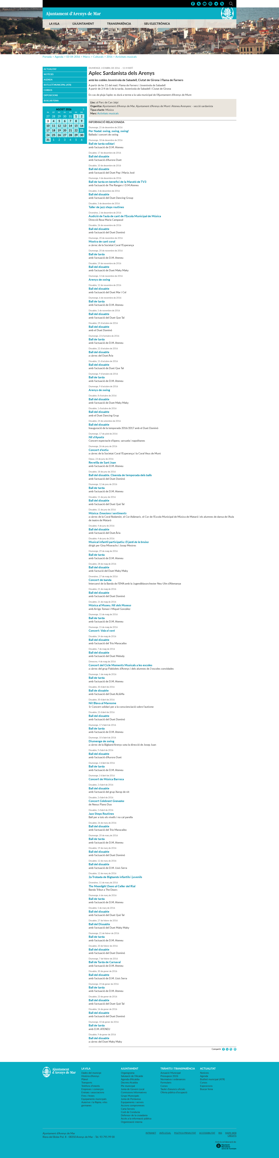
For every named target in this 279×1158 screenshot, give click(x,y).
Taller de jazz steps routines (106, 207)
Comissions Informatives (134, 1092)
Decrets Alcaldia (129, 1082)
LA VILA (54, 23)
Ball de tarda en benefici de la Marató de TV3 (117, 182)
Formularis (165, 1082)
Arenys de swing (99, 279)
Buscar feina (51, 100)
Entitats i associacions (92, 1092)
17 (48, 130)
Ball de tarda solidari (102, 143)
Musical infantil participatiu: (119, 542)
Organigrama (127, 1072)
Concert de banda (100, 580)
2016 (109, 56)
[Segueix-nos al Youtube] (204, 3)
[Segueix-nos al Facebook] (193, 3)
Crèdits (232, 1135)
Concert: (102, 630)
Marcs (86, 56)
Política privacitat (185, 1133)
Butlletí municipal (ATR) (57, 84)
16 (81, 126)
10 (48, 126)
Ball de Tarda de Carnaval (105, 962)
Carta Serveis (128, 1108)
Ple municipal (128, 1085)
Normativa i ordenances (172, 1079)
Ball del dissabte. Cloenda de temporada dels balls (120, 475)
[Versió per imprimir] (234, 1049)
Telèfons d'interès (90, 1085)
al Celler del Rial (112, 886)
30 (81, 135)
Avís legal (165, 1133)
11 (53, 126)
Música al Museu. (110, 605)
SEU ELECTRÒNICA (157, 23)
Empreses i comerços (92, 1089)
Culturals (98, 56)
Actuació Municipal (170, 1072)
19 (59, 130)
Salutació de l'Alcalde (132, 1076)
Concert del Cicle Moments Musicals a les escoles (120, 665)
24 (48, 135)
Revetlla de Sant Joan (102, 462)
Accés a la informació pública (136, 1118)
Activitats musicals (126, 56)
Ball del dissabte (99, 156)
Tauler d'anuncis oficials (172, 1089)
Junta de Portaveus (131, 1099)
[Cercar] (231, 3)
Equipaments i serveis (132, 1102)
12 (59, 126)
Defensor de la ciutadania (134, 1115)
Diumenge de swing (101, 741)
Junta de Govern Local (132, 1089)
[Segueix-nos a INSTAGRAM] (210, 3)
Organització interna (131, 1121)
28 (70, 135)
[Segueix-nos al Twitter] (199, 3)
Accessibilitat (207, 1133)
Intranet (151, 1133)
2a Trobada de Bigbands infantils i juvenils (115, 877)
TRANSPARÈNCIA (119, 23)
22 (76, 130)
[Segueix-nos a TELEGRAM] (216, 3)
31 (48, 140)
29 (76, 135)
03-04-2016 (73, 56)
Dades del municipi (91, 1072)
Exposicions (51, 95)
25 (53, 135)
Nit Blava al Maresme (102, 703)
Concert (106, 801)
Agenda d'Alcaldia (130, 1079)
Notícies (48, 74)
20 (64, 130)
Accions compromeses (132, 1105)
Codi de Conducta (130, 1112)
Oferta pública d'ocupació (173, 1092)
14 (70, 126)
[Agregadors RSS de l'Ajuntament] (222, 3)
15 (76, 126)
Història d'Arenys (90, 1076)
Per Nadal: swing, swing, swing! (109, 131)
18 (53, 130)
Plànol (84, 1079)
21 (70, 130)
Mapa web (230, 1133)
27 (64, 135)
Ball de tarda (97, 254)
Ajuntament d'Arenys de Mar (73, 13)
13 (64, 126)
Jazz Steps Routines (101, 814)
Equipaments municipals (93, 1099)
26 (59, 135)
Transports (86, 1082)
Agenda (59, 56)
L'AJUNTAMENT (83, 23)
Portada (47, 56)
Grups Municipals (130, 1095)
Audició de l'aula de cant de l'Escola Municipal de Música (125, 216)
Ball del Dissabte (99, 924)
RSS (220, 1133)
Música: (107, 513)
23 (81, 130)
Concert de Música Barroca (106, 779)
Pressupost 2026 (169, 1076)
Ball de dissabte (99, 690)
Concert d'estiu (98, 450)
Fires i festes (87, 1095)
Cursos (48, 90)
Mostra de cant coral (102, 241)
